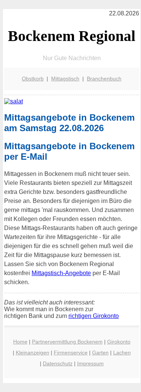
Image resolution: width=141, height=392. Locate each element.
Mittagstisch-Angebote (61, 273)
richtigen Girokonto (93, 316)
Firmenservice (71, 353)
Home (20, 342)
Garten (100, 353)
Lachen (122, 353)
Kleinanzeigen (32, 353)
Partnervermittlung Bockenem (67, 342)
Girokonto (118, 342)
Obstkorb (33, 79)
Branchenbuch (104, 79)
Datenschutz (58, 363)
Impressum (90, 363)
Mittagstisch (65, 79)
